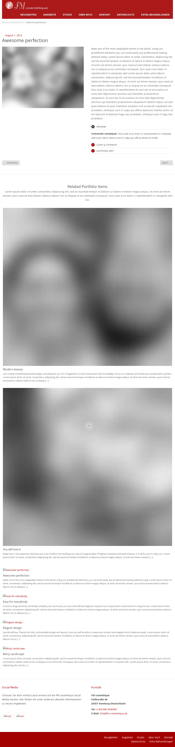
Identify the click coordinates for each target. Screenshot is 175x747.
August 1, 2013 (13, 35)
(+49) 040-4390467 (106, 709)
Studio (67, 14)
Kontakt (104, 14)
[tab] (132, 126)
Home (5, 22)
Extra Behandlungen (155, 14)
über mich (85, 14)
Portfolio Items (17, 22)
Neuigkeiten (28, 14)
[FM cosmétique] (26, 8)
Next (166, 162)
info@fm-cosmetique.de (113, 713)
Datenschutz (125, 14)
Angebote (49, 14)
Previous (11, 162)
